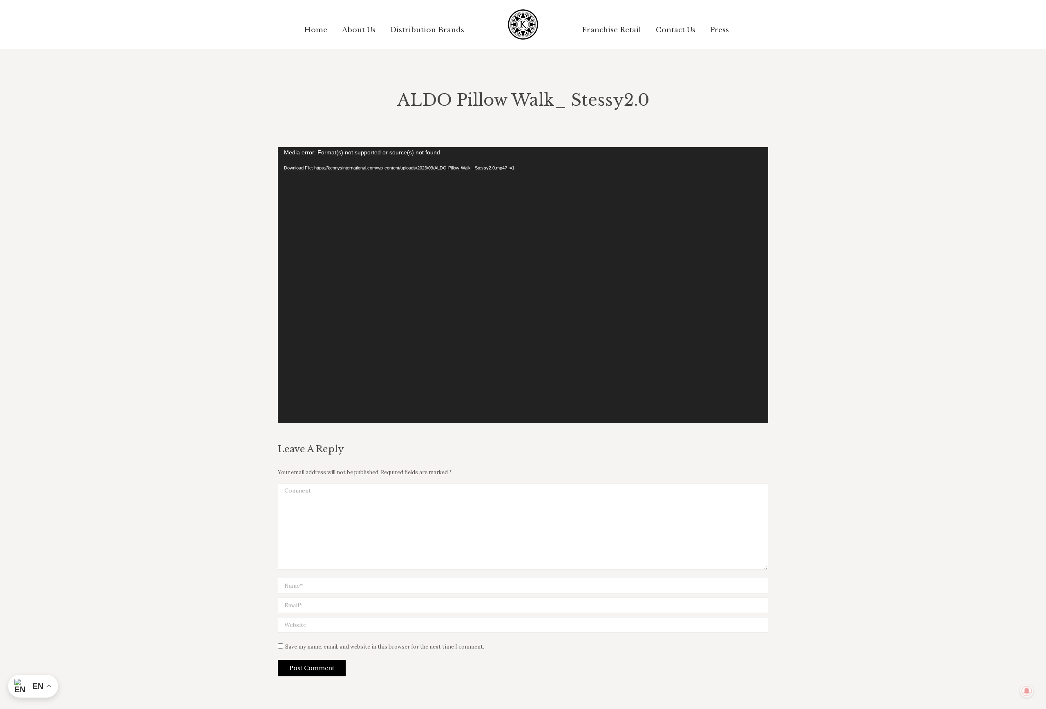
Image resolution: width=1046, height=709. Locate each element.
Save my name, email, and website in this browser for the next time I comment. (384, 646)
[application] (523, 285)
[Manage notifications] (1026, 691)
